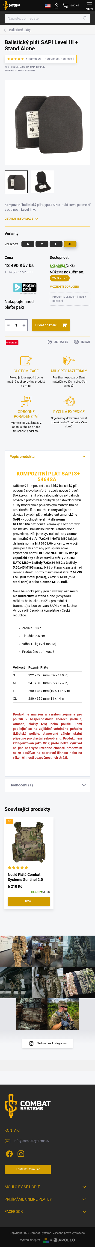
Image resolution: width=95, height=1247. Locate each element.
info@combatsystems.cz (32, 1141)
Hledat (84, 18)
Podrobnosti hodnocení (59, 58)
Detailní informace (19, 218)
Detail (28, 901)
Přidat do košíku (46, 325)
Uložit (14, 342)
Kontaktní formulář (28, 1169)
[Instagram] (20, 1153)
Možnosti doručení (64, 286)
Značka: (20, 70)
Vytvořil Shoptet (30, 1240)
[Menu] (89, 5)
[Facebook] (9, 1153)
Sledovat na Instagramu (52, 1043)
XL (70, 244)
